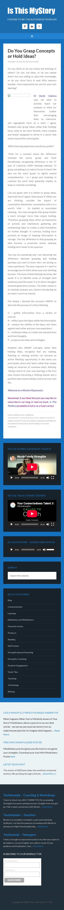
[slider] (51, 549)
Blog (21, 415)
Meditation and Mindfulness (21, 619)
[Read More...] (49, 773)
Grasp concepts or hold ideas (22, 421)
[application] (32, 467)
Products (12, 633)
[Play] (11, 477)
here (13, 756)
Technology (13, 685)
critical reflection (29, 418)
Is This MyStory (32, 10)
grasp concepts (46, 418)
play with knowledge (18, 424)
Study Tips (13, 672)
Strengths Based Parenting (20, 652)
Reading (11, 639)
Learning (29, 415)
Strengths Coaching (17, 659)
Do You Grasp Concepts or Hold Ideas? (31, 53)
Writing (11, 691)
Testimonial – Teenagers (19, 834)
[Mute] (47, 477)
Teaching (12, 678)
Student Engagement (18, 665)
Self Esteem (13, 646)
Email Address (11, 861)
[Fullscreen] (52, 477)
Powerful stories (15, 626)
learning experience (46, 421)
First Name (9, 870)
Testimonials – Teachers (19, 815)
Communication (15, 607)
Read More (48, 807)
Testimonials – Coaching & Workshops (29, 795)
